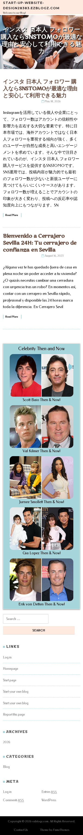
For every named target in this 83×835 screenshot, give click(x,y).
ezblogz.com (40, 821)
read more (11, 215)
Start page (9, 680)
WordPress (49, 800)
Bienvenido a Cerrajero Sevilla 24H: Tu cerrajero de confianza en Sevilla (39, 242)
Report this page (14, 715)
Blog (6, 767)
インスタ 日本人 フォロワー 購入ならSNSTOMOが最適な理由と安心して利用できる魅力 (40, 88)
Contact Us (21, 830)
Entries (49, 792)
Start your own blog (15, 692)
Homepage (10, 669)
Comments (13, 800)
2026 (6, 742)
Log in (7, 657)
